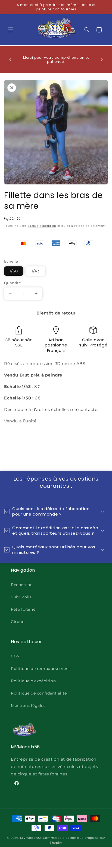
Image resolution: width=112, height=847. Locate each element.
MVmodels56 (31, 838)
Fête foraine (23, 609)
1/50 (14, 271)
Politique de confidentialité (39, 693)
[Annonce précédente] (10, 7)
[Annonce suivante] (102, 7)
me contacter (84, 409)
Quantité (12, 283)
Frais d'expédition (42, 226)
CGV (15, 656)
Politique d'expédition (33, 680)
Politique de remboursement (40, 668)
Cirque (17, 621)
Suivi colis (21, 597)
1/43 (36, 271)
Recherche (21, 584)
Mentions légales (28, 705)
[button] (11, 30)
